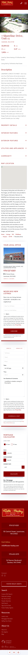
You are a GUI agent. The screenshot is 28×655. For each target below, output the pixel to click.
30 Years (8, 444)
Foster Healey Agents (13, 584)
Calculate (14, 474)
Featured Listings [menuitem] (6, 596)
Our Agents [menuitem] (5, 632)
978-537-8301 (10, 270)
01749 (10, 236)
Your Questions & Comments (11, 378)
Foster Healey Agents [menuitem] (7, 608)
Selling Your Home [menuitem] (6, 621)
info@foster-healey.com (10, 545)
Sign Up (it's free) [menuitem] (6, 605)
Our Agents (11, 278)
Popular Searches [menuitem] (6, 601)
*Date (5, 365)
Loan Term (7, 440)
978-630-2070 (14, 554)
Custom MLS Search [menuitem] (7, 594)
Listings (8, 234)
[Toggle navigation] (25, 3)
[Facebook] (2, 576)
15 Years (15, 444)
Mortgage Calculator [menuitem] (7, 619)
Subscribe (14, 331)
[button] (2, 23)
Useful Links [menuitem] (5, 616)
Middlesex (18, 234)
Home (2, 234)
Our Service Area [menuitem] (6, 598)
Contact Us (6, 278)
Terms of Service (10, 422)
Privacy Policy (18, 325)
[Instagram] (5, 576)
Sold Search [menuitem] (5, 603)
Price (5, 450)
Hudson (5, 236)
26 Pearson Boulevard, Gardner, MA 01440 (14, 561)
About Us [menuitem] (4, 629)
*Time (5, 372)
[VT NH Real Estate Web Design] (14, 642)
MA (13, 234)
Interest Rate (7, 464)
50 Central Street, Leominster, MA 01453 (14, 532)
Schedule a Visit (19, 348)
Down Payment (8, 457)
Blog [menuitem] (3, 634)
